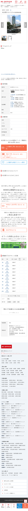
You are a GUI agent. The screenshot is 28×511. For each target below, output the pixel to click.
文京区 (10, 362)
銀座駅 (20, 370)
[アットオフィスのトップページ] (6, 2)
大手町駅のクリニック (21, 415)
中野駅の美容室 (9, 463)
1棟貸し (21, 473)
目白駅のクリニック (19, 435)
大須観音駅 (12, 94)
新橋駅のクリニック (15, 407)
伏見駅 (11, 102)
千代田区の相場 (17, 392)
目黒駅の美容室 (9, 455)
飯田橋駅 (3, 374)
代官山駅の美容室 (14, 449)
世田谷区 (3, 459)
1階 (2, 262)
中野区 (18, 362)
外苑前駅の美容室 (19, 443)
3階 (2, 268)
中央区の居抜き (5, 382)
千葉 (11, 353)
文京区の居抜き (5, 386)
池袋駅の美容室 (9, 457)
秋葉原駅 (23, 368)
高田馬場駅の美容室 (18, 453)
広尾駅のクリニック (6, 413)
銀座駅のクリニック (10, 421)
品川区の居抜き (21, 382)
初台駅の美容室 (22, 449)
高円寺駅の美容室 (9, 465)
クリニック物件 (5, 401)
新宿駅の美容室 (9, 453)
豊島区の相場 (4, 396)
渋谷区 (3, 360)
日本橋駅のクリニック (20, 421)
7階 (2, 281)
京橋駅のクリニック (6, 423)
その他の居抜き (12, 386)
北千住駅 (8, 374)
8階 (2, 284)
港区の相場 (4, 392)
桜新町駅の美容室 (5, 461)
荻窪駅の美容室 (17, 465)
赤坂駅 (7, 372)
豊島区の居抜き (20, 384)
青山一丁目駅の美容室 (9, 443)
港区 (6, 360)
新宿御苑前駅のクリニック (7, 427)
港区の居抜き (19, 380)
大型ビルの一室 (5, 475)
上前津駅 (12, 97)
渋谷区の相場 (10, 392)
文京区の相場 (11, 396)
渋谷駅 (7, 368)
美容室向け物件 (5, 441)
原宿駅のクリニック (6, 411)
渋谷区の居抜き (5, 380)
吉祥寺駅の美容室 (10, 467)
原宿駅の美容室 (9, 447)
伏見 (18, 301)
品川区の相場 (18, 394)
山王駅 (11, 106)
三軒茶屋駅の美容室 (11, 459)
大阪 (18, 353)
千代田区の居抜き (13, 382)
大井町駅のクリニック (6, 433)
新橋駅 (18, 368)
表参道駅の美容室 (14, 445)
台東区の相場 (18, 396)
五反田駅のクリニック (20, 431)
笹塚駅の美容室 (5, 451)
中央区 (18, 360)
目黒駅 (18, 374)
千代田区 (14, 360)
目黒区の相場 (4, 398)
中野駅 (22, 374)
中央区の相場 (4, 394)
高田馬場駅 (13, 374)
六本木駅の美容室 (5, 445)
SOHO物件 (10, 473)
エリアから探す (5, 358)
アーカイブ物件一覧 (13, 475)
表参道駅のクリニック (9, 403)
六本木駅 (17, 372)
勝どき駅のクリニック (15, 423)
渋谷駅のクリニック (10, 409)
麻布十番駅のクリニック (16, 405)
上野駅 (21, 372)
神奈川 (5, 353)
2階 (2, 265)
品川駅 (7, 370)
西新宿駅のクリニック (20, 425)
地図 (13, 91)
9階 (2, 288)
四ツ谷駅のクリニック (6, 429)
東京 (2, 353)
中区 (8, 298)
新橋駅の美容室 (22, 445)
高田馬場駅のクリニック (19, 427)
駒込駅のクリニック (6, 437)
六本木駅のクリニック (20, 403)
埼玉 (8, 353)
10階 (3, 291)
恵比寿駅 (12, 370)
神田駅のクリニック (6, 419)
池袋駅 (16, 370)
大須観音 (9, 301)
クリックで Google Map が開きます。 (8, 74)
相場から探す (5, 390)
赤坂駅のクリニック (6, 405)
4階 (2, 272)
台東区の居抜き (5, 384)
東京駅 (10, 368)
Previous (2, 25)
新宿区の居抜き (12, 380)
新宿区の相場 (11, 394)
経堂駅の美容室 (19, 459)
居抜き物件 (4, 378)
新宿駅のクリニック (10, 425)
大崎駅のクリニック (10, 431)
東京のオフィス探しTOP (7, 356)
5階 (2, 275)
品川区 (22, 360)
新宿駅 (3, 368)
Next (25, 25)
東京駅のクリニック (11, 415)
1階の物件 (16, 473)
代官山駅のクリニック (15, 413)
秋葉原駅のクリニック (16, 417)
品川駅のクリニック (6, 407)
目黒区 (3, 362)
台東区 (14, 362)
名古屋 (15, 353)
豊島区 (7, 362)
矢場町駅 (12, 103)
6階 (2, 278)
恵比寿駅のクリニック (20, 409)
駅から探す (4, 366)
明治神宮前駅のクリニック (16, 411)
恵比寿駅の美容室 (5, 449)
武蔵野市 (3, 467)
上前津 (14, 301)
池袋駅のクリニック (10, 435)
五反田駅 (3, 370)
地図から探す (4, 473)
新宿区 (9, 360)
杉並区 (3, 465)
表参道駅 (12, 372)
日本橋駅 (3, 372)
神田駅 (14, 368)
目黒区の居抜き (12, 384)
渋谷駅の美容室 (17, 447)
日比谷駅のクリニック (6, 417)
